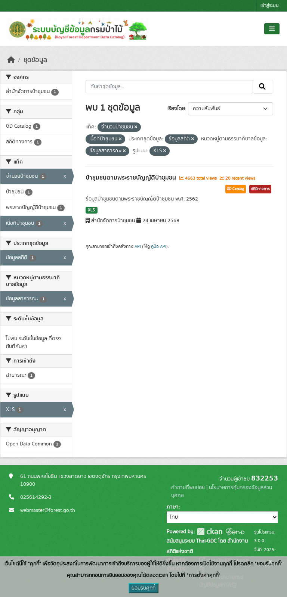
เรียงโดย (176, 108)
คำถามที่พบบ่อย (188, 487)
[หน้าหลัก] (11, 60)
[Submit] (263, 86)
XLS (91, 210)
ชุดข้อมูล (35, 60)
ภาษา (173, 507)
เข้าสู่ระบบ (269, 5)
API (138, 246)
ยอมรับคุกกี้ (143, 588)
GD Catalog (235, 189)
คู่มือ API (158, 246)
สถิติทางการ (260, 189)
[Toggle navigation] (272, 28)
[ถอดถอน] (136, 127)
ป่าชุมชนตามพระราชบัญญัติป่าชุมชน (132, 178)
